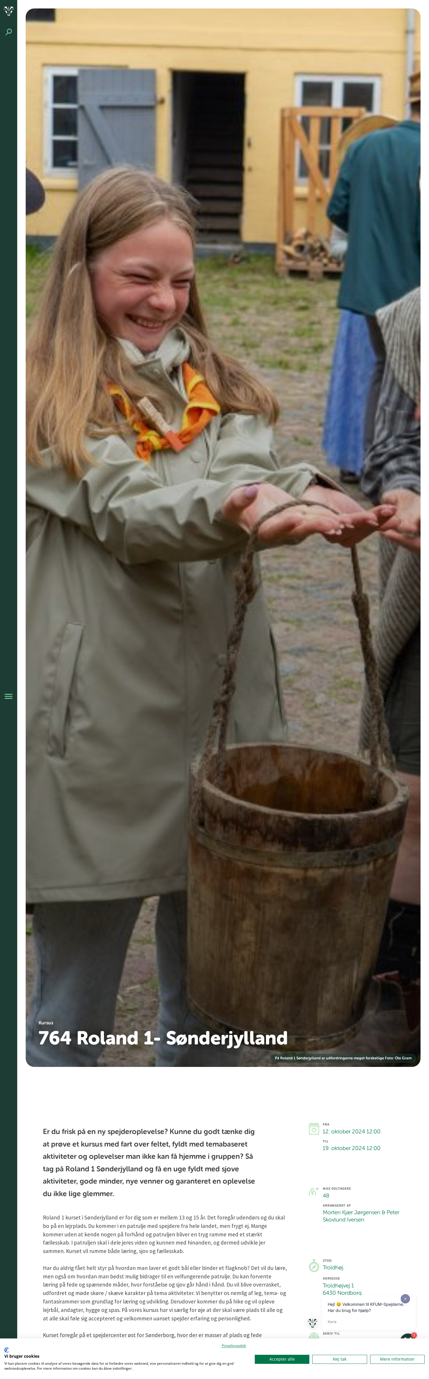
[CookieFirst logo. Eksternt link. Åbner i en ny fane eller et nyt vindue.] (6, 1350)
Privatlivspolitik (234, 1345)
